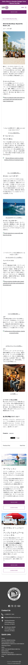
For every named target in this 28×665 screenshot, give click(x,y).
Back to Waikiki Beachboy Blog (10, 18)
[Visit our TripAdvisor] (18, 606)
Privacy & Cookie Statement (14, 663)
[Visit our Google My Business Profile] (12, 606)
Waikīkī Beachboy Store (7, 652)
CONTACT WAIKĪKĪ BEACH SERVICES (11, 654)
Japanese (11, 433)
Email (18, 437)
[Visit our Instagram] (15, 606)
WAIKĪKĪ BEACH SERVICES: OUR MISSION (12, 643)
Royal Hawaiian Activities (8, 642)
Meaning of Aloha (6, 645)
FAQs (2, 647)
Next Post (22, 445)
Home (3, 638)
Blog (2, 656)
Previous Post (6, 445)
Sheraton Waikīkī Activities (8, 640)
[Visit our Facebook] (9, 606)
